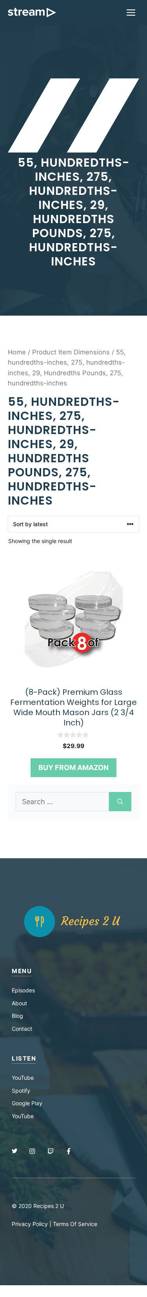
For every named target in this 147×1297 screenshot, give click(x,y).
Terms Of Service (75, 1224)
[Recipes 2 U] (32, 12)
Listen (24, 1058)
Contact (22, 1028)
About (19, 1003)
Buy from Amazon (73, 767)
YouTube (23, 1077)
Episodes (23, 990)
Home (17, 352)
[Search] (120, 801)
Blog (17, 1015)
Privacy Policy (30, 1224)
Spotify (21, 1090)
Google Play (27, 1103)
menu (22, 971)
